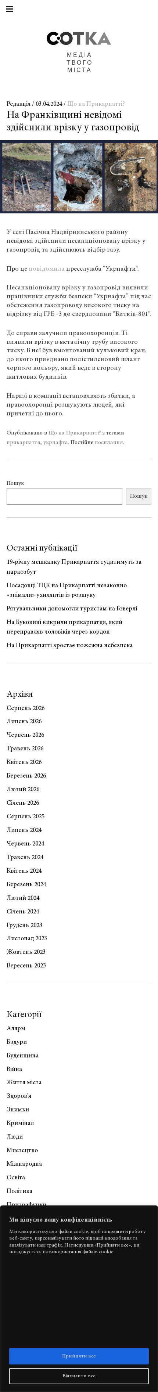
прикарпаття (23, 443)
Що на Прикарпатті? (96, 104)
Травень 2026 (25, 749)
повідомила (47, 269)
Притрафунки (26, 1205)
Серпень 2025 (25, 817)
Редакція (19, 104)
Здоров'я (19, 1096)
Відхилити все (79, 1376)
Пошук (15, 483)
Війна (14, 1069)
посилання (109, 443)
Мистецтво (22, 1150)
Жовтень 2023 (26, 952)
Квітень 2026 (24, 762)
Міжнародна (24, 1164)
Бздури (17, 1042)
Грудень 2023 (24, 925)
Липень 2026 (24, 721)
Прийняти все (79, 1356)
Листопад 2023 (27, 938)
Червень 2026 (25, 735)
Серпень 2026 (25, 708)
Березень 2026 (26, 776)
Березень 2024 (26, 884)
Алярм (16, 1028)
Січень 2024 (23, 912)
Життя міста (24, 1082)
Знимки (18, 1110)
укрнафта (55, 443)
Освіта (16, 1178)
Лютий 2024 (23, 898)
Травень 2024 (25, 857)
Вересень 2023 (26, 966)
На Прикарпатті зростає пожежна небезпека (70, 645)
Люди (15, 1137)
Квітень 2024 (24, 871)
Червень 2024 (25, 844)
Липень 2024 (24, 830)
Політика (19, 1191)
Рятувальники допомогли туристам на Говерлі (72, 609)
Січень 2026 (23, 803)
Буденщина (23, 1056)
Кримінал (20, 1123)
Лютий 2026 (23, 789)
